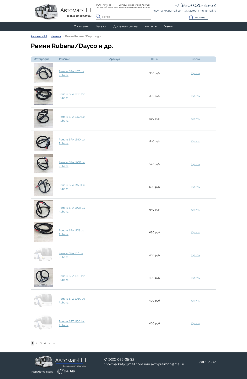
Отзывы (168, 26)
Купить (195, 73)
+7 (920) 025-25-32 (119, 360)
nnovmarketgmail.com (123, 364)
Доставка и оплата (125, 26)
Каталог (101, 26)
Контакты (150, 26)
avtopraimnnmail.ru (168, 364)
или (144, 364)
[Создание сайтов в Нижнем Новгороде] (66, 372)
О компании (81, 26)
